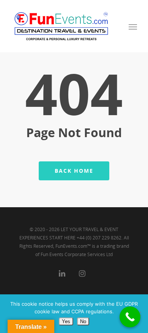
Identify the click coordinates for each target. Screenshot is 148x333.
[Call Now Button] (130, 316)
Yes (66, 321)
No (83, 321)
